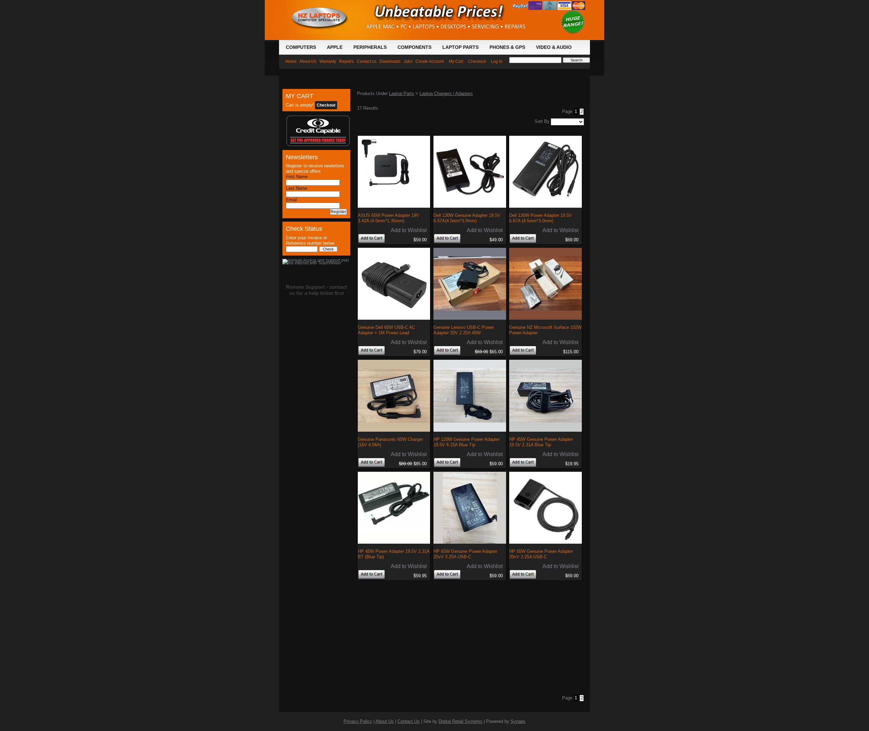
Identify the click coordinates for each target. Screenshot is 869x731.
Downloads (390, 61)
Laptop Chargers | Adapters (446, 93)
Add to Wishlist (409, 230)
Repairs (346, 61)
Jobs (408, 61)
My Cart (456, 61)
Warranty (327, 61)
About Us (307, 61)
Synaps (518, 721)
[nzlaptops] (321, 2)
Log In (496, 61)
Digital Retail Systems (460, 721)
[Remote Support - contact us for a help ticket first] (316, 260)
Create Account (429, 61)
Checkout (477, 61)
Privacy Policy (358, 721)
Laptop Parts (401, 93)
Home (291, 61)
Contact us (366, 61)
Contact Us (408, 721)
